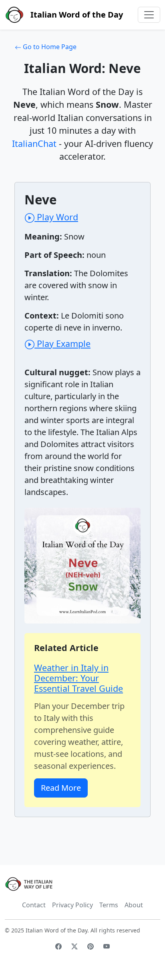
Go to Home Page (48, 46)
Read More (61, 787)
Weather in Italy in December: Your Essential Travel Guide (78, 678)
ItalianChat (34, 143)
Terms (108, 905)
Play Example (62, 343)
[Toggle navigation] (149, 15)
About (134, 905)
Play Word (56, 217)
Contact (34, 905)
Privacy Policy (72, 905)
